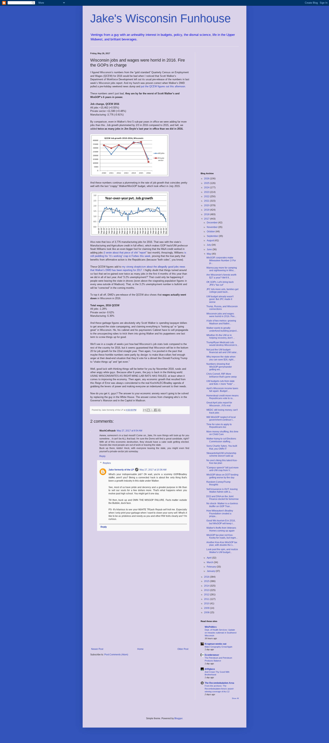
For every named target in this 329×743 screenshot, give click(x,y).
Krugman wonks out (215, 644)
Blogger (178, 718)
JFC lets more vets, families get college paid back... (222, 290)
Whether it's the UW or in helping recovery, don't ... (220, 336)
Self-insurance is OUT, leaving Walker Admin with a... (222, 490)
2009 (207, 608)
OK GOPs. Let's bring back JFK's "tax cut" (220, 283)
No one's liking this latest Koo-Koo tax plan (221, 461)
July (209, 245)
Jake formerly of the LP (121, 469)
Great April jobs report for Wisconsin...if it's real (219, 404)
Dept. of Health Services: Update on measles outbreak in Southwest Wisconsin (220, 633)
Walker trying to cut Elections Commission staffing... (221, 440)
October (211, 231)
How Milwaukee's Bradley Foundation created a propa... (219, 513)
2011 (207, 599)
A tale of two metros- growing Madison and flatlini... (221, 322)
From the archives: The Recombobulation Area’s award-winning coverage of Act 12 (219, 689)
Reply (102, 456)
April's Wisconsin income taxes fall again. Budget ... (222, 389)
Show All (235, 698)
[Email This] (145, 410)
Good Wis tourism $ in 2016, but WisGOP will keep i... (221, 522)
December (212, 222)
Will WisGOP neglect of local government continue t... (221, 418)
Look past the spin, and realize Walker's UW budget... (222, 550)
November (212, 227)
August (211, 240)
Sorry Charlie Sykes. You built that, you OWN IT (221, 447)
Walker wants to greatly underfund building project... (222, 329)
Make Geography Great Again (218, 647)
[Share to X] (152, 410)
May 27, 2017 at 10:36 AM (153, 469)
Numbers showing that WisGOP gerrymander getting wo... (219, 367)
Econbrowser (212, 655)
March (210, 562)
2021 (207, 201)
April (209, 557)
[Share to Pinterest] (159, 410)
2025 (207, 183)
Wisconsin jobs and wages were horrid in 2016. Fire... (221, 315)
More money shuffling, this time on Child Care (222, 433)
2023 (207, 192)
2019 (207, 209)
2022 (207, 196)
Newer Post (97, 649)
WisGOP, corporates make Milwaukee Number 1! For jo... (221, 260)
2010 (207, 603)
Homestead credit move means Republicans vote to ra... (222, 397)
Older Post (182, 649)
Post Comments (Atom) (116, 654)
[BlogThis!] (148, 410)
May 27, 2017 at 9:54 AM (129, 430)
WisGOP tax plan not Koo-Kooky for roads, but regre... (222, 536)
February (212, 566)
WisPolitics (211, 627)
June (209, 249)
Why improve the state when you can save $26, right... (221, 358)
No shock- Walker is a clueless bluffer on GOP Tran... (222, 504)
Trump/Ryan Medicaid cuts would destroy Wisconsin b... (222, 343)
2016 (207, 576)
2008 (207, 612)
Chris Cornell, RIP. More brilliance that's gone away (221, 375)
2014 (207, 585)
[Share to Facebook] (155, 410)
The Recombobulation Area (219, 683)
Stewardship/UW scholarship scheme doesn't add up (221, 454)
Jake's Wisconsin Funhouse (160, 18)
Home (140, 649)
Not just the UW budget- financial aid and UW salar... (222, 351)
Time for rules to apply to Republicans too (219, 425)
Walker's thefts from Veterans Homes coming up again (221, 529)
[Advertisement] (139, 616)
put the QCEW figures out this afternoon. (163, 86)
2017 (207, 218)
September (213, 236)
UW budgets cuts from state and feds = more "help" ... (220, 382)
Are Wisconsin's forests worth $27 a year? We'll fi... (221, 276)
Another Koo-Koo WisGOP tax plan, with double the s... (221, 543)
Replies (107, 463)
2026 (207, 178)
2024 (207, 187)
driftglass (210, 669)
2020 (207, 205)
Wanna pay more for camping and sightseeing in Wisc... (221, 269)
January (211, 571)
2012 (207, 594)
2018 (207, 214)
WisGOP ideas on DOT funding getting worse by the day (222, 476)
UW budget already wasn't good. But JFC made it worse (219, 299)
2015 (207, 581)
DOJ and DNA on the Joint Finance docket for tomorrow (222, 497)
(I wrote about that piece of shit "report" (126, 252)
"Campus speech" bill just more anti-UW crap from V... (222, 469)
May (209, 253)
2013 (207, 590)
